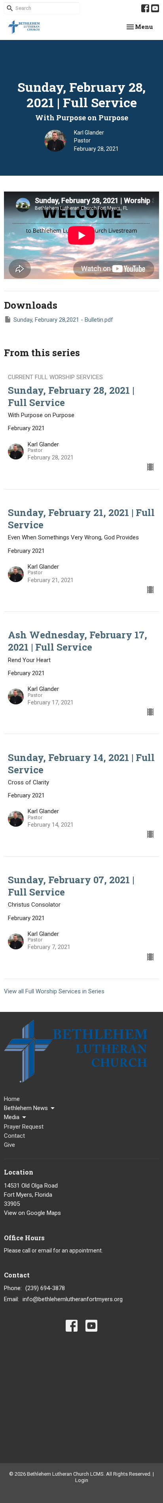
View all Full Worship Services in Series (54, 991)
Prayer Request (24, 1126)
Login (81, 1480)
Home (12, 1099)
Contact (14, 1135)
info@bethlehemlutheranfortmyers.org (73, 1299)
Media (11, 1117)
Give (9, 1144)
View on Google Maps (32, 1212)
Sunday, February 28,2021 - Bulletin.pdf (63, 319)
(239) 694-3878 (45, 1288)
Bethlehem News (26, 1108)
